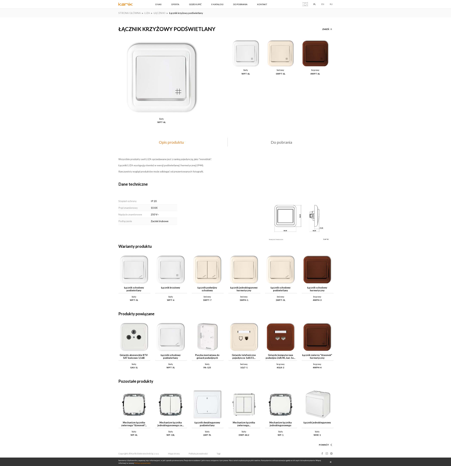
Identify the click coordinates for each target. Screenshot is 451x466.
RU (331, 4)
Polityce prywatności (142, 463)
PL (314, 4)
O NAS (158, 4)
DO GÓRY (324, 440)
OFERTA (175, 4)
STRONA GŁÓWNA (129, 12)
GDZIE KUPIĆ (195, 4)
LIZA (147, 12)
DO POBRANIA (240, 4)
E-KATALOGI (217, 4)
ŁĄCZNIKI (159, 12)
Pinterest (331, 453)
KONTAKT (262, 4)
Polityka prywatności (198, 453)
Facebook (322, 453)
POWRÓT (324, 444)
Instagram (327, 453)
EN (322, 4)
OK (331, 461)
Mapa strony (174, 453)
